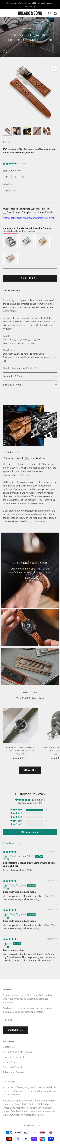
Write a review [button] (30, 832)
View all (30, 770)
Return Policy (10, 1062)
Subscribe (15, 1030)
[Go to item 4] (37, 131)
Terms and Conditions (14, 1067)
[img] (9, 852)
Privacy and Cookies (13, 1072)
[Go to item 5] (46, 131)
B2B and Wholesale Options (17, 1052)
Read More (30, 578)
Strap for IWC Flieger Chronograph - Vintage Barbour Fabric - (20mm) (20, 748)
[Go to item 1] (7, 131)
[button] (10, 163)
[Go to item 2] (17, 131)
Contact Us (9, 1047)
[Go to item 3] (27, 131)
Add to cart (30, 278)
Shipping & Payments (14, 1057)
